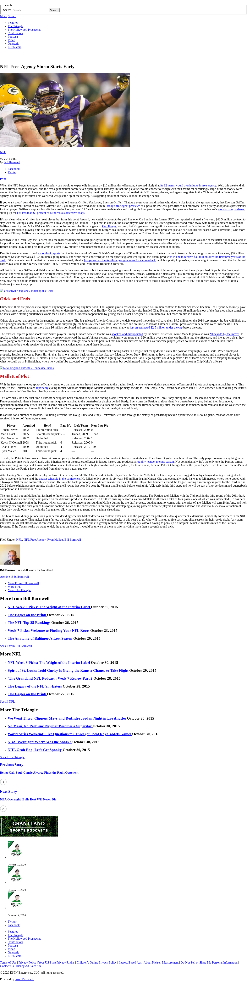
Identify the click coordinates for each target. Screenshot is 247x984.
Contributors (15, 33)
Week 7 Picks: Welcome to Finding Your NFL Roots (49, 630)
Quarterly (13, 43)
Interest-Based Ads (130, 962)
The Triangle (15, 26)
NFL (3, 152)
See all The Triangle (12, 757)
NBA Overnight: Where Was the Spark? (40, 742)
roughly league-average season (155, 461)
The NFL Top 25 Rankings (29, 623)
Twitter (12, 172)
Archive (5, 576)
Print (3, 178)
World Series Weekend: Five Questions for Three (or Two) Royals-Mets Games (70, 734)
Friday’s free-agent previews (123, 205)
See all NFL (7, 701)
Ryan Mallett (55, 539)
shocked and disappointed (127, 334)
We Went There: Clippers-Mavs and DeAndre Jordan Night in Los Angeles (67, 718)
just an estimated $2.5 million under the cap (156, 327)
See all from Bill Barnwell (16, 646)
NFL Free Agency (35, 539)
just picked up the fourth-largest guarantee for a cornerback (120, 260)
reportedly (42, 388)
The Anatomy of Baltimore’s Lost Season (40, 638)
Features (13, 22)
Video (11, 40)
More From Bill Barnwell (23, 583)
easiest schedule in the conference (59, 478)
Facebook (14, 168)
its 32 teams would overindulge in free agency (188, 185)
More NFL (14, 586)
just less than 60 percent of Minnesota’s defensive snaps (51, 212)
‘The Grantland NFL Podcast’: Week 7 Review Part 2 (50, 678)
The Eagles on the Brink (27, 615)
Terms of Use (8, 962)
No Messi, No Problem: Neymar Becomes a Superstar (50, 726)
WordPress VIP (24, 979)
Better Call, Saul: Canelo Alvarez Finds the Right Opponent (39, 772)
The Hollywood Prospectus (24, 29)
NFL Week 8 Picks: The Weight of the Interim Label (49, 607)
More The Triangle (19, 590)
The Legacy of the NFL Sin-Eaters (35, 686)
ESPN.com (14, 47)
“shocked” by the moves (224, 334)
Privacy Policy (27, 962)
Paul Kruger (109, 226)
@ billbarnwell (20, 576)
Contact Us (7, 966)
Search (7, 10)
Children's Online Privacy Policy (97, 962)
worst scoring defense (231, 209)
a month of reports (49, 253)
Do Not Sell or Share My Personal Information (209, 962)
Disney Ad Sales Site (28, 966)
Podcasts (13, 36)
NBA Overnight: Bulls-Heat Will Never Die (28, 799)
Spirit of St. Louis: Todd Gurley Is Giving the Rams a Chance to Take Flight (68, 670)
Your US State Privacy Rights (56, 962)
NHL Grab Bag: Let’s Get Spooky (35, 750)
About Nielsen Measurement (161, 962)
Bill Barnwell (12, 162)
